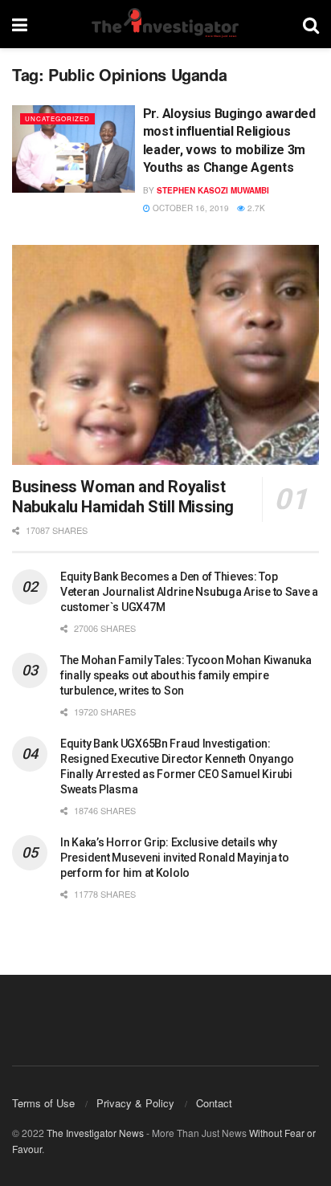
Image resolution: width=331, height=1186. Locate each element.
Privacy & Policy (135, 1103)
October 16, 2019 (189, 208)
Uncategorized (57, 118)
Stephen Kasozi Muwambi (213, 190)
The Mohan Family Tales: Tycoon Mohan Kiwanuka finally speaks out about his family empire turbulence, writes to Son (185, 675)
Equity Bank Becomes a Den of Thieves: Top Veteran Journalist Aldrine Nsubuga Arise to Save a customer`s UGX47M (189, 591)
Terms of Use (43, 1103)
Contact (214, 1103)
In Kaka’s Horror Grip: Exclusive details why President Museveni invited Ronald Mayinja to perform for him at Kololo (174, 857)
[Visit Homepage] (165, 24)
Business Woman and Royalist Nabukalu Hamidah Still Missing (123, 496)
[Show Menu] (19, 24)
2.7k (255, 208)
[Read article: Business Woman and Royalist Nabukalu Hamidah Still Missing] (165, 354)
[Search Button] (311, 24)
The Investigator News (95, 1132)
